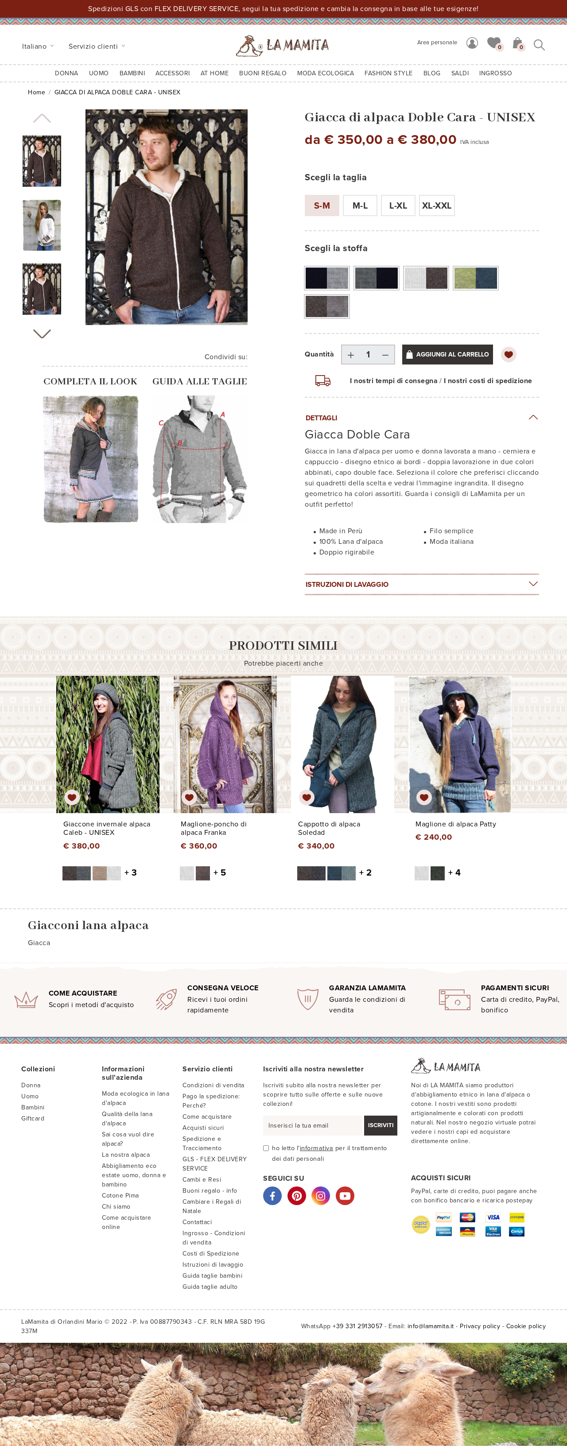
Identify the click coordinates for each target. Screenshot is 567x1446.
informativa (317, 1148)
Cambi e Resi (202, 1179)
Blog (432, 73)
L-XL (398, 206)
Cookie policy (526, 1326)
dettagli (321, 418)
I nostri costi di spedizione (488, 380)
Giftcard (32, 1118)
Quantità (319, 354)
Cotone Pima (120, 1195)
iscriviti (381, 1125)
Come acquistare (207, 1116)
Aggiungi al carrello (452, 354)
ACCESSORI (172, 73)
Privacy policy (480, 1326)
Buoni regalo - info (210, 1190)
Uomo (99, 73)
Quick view (108, 752)
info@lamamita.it (431, 1326)
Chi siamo (116, 1206)
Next (42, 334)
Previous (42, 118)
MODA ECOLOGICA (325, 73)
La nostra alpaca (126, 1155)
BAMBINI (132, 73)
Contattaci (197, 1222)
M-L (360, 206)
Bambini (33, 1107)
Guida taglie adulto (210, 1287)
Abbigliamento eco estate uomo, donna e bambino (134, 1175)
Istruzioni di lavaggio (347, 584)
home (36, 92)
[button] (494, 42)
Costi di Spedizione (211, 1253)
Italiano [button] (35, 46)
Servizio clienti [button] (94, 46)
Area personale (437, 42)
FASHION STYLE (389, 73)
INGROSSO (495, 73)
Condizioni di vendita (214, 1085)
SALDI (460, 73)
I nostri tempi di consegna (394, 380)
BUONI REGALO (263, 73)
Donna (66, 73)
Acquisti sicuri (203, 1128)
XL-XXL (437, 206)
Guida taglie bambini (212, 1275)
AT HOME (215, 73)
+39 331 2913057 (358, 1326)
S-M (322, 206)
